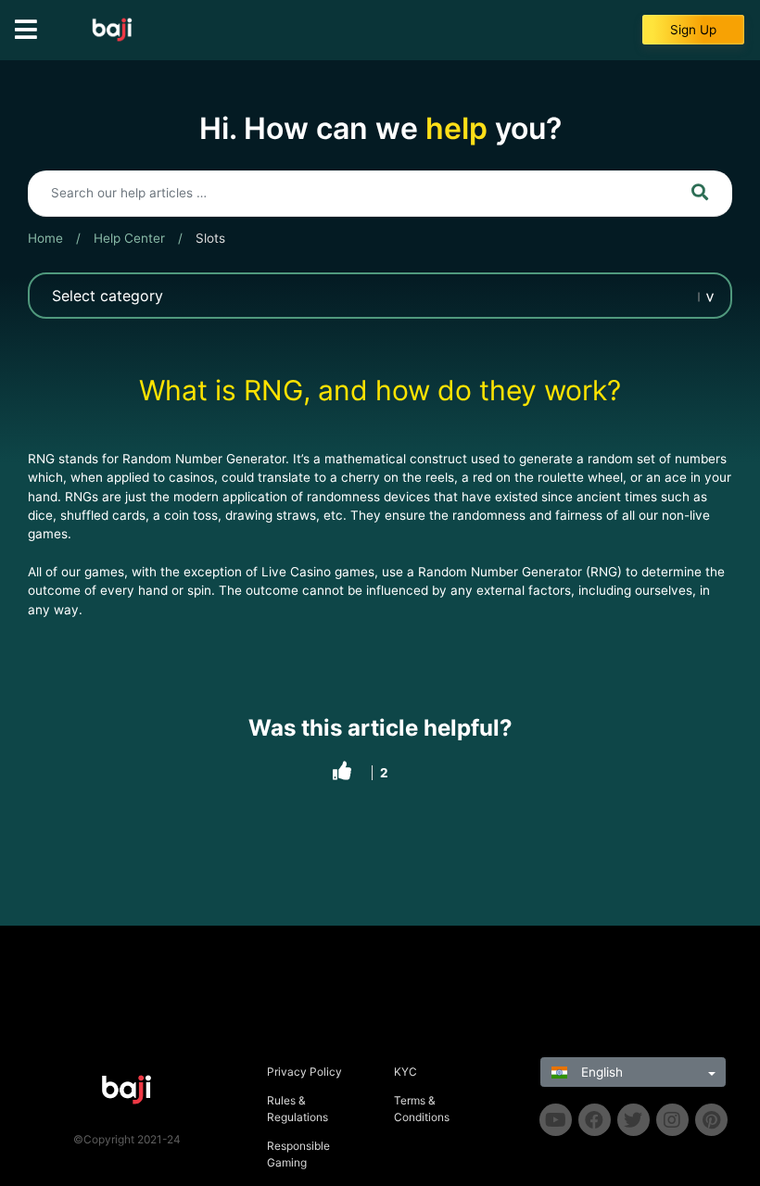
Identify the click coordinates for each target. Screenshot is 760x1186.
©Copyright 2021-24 (127, 1139)
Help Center (129, 238)
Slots (210, 238)
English (600, 1072)
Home (45, 238)
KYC (405, 1072)
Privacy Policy (304, 1072)
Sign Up (693, 29)
